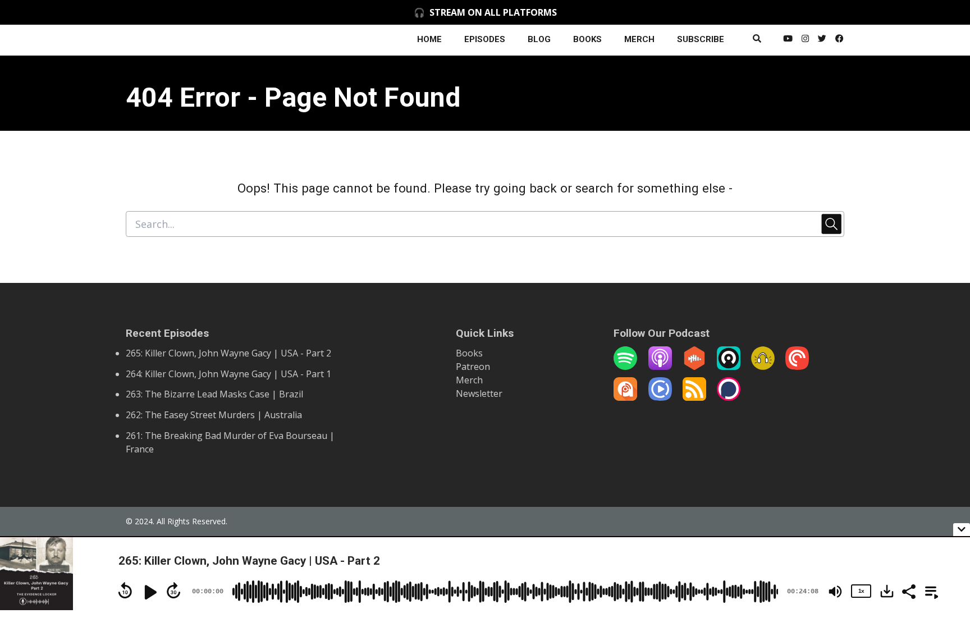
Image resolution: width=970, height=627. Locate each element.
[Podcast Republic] (660, 397)
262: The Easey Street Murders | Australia (214, 415)
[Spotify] (625, 366)
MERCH (639, 39)
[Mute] (835, 591)
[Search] (757, 40)
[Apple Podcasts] (660, 366)
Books (469, 353)
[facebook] (837, 40)
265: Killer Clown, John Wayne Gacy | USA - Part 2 (228, 353)
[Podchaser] (728, 397)
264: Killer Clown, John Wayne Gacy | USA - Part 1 (228, 374)
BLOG (539, 39)
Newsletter (479, 393)
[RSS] (694, 397)
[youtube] (788, 40)
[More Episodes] (929, 590)
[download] (887, 591)
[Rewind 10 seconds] (125, 590)
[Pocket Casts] (797, 366)
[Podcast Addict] (625, 397)
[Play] (149, 592)
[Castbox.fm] (694, 366)
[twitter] (822, 40)
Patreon (473, 366)
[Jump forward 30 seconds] (173, 590)
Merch (469, 380)
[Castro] (728, 366)
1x (861, 591)
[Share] (908, 590)
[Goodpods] (763, 366)
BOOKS (587, 39)
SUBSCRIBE (700, 39)
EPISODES (484, 39)
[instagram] (805, 40)
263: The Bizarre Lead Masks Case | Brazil (214, 394)
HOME (429, 39)
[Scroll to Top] (943, 501)
